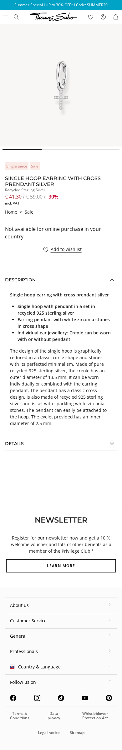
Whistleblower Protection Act (95, 716)
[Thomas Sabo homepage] (16, 17)
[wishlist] (90, 17)
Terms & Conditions (19, 716)
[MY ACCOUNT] (103, 17)
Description (20, 280)
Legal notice (49, 732)
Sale (29, 212)
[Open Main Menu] (5, 17)
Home (11, 212)
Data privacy (54, 716)
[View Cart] (115, 17)
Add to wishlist (66, 249)
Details (14, 443)
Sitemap (77, 732)
